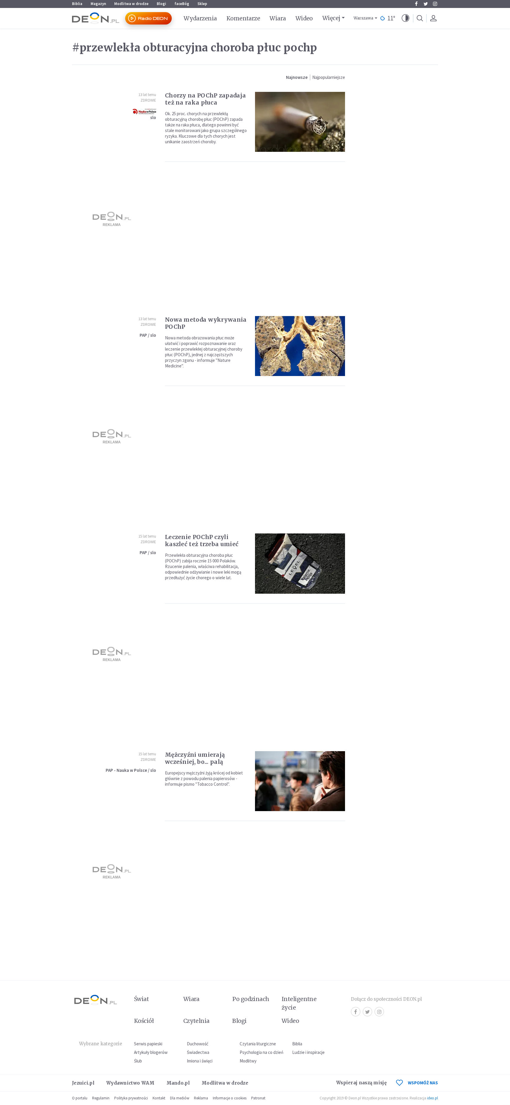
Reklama (201, 1098)
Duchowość (197, 1044)
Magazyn (98, 3)
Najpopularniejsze (328, 77)
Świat (141, 999)
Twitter (426, 4)
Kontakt (159, 1098)
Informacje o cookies (229, 1098)
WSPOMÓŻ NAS (423, 1083)
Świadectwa (198, 1052)
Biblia (77, 3)
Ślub (138, 1061)
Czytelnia (196, 1020)
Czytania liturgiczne (258, 1044)
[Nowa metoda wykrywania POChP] (300, 346)
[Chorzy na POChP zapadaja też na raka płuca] (300, 122)
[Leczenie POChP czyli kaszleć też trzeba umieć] (300, 563)
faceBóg (181, 3)
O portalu (79, 1098)
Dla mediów (179, 1098)
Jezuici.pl (83, 1083)
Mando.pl (178, 1083)
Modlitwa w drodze (131, 3)
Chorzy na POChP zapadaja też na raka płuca (205, 99)
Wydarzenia (200, 18)
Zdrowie (148, 100)
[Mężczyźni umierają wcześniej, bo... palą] (300, 781)
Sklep (202, 3)
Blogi (161, 3)
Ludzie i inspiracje (308, 1052)
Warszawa (363, 18)
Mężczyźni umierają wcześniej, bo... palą (195, 758)
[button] (405, 18)
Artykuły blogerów (151, 1052)
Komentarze (243, 18)
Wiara (277, 18)
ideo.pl (432, 1098)
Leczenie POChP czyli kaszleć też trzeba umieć (201, 540)
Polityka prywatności (131, 1098)
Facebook (416, 4)
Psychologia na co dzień (261, 1052)
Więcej (331, 18)
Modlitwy (248, 1061)
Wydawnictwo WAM (130, 1083)
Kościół (144, 1020)
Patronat (258, 1098)
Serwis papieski (148, 1044)
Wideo (304, 18)
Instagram (435, 4)
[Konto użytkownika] (433, 18)
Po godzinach (250, 999)
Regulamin (100, 1098)
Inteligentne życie (299, 1003)
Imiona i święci (199, 1061)
